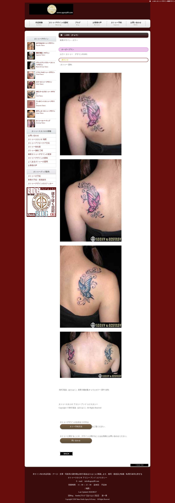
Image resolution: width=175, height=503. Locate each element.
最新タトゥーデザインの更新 (39, 154)
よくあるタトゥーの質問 (38, 162)
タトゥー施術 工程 (35, 150)
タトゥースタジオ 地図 (37, 139)
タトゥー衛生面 (34, 147)
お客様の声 (97, 24)
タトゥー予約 (116, 24)
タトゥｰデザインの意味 (58, 24)
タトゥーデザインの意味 (38, 158)
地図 (87, 488)
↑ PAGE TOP (139, 465)
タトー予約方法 (76, 426)
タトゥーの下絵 (34, 176)
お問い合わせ (135, 24)
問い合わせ (75, 440)
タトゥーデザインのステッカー (40, 183)
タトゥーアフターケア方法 (39, 143)
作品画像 (39, 24)
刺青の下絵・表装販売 (37, 180)
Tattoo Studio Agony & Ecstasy (86, 499)
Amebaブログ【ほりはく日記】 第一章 (92, 496)
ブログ (77, 24)
